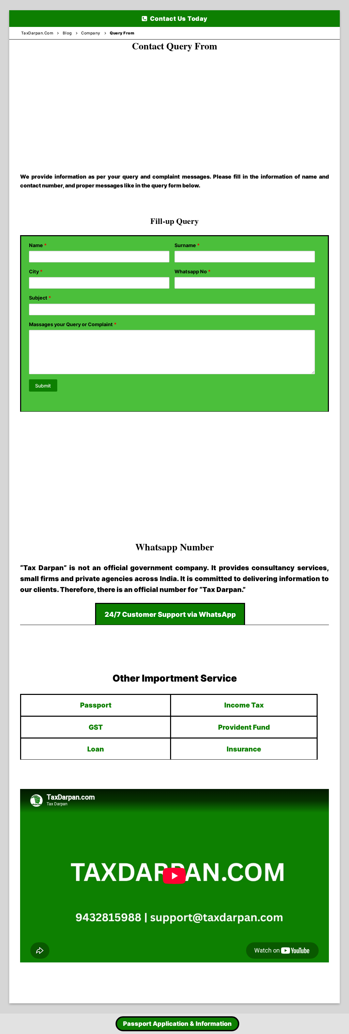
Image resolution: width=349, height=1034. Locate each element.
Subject (40, 298)
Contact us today (178, 18)
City (36, 271)
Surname (187, 245)
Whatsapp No (192, 271)
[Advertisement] (174, 105)
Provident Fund (244, 727)
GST (96, 727)
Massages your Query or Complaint (73, 324)
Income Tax (244, 705)
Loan (95, 749)
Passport (95, 705)
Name (38, 245)
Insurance (244, 749)
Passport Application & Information (177, 1023)
